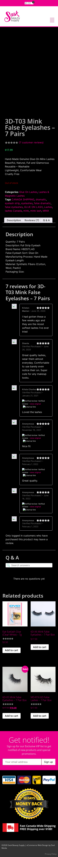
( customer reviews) (31, 142)
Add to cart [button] (11, 650)
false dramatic (42, 203)
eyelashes (27, 203)
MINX (46, 210)
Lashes (48, 207)
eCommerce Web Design (37, 845)
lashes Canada (13, 210)
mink (26, 210)
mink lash (35, 210)
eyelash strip (12, 203)
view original (35, 404)
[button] (52, 20)
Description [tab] (14, 220)
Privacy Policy (50, 854)
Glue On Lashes (28, 192)
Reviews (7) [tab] (32, 220)
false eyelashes (14, 207)
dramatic (41, 199)
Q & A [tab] (46, 220)
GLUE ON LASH (33, 207)
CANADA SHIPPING (23, 199)
